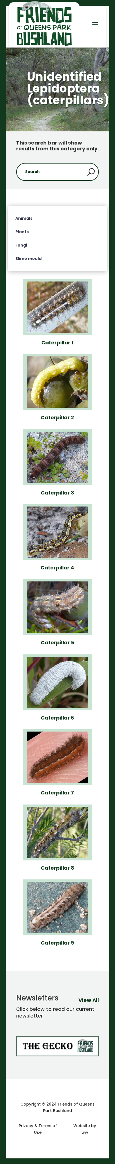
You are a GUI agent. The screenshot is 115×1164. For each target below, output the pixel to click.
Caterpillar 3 (57, 492)
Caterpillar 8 (57, 868)
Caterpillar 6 (57, 718)
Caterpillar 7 (57, 792)
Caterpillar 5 (57, 642)
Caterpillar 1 (57, 342)
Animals (23, 218)
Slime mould (28, 258)
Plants (22, 232)
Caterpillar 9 (57, 943)
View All (88, 1000)
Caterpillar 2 (57, 417)
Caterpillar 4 (57, 567)
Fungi (21, 245)
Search (91, 172)
